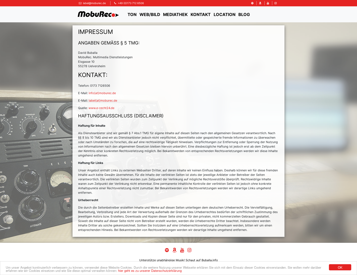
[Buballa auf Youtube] (267, 3)
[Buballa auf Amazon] (260, 3)
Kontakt (201, 14)
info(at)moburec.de (102, 93)
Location (224, 14)
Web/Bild (149, 14)
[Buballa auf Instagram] (275, 3)
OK (340, 267)
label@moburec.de (94, 3)
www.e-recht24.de (101, 108)
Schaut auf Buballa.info (202, 260)
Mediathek (175, 14)
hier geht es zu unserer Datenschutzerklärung (150, 270)
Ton (132, 14)
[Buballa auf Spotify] (252, 3)
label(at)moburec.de (103, 100)
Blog (244, 14)
